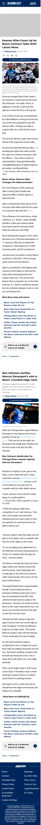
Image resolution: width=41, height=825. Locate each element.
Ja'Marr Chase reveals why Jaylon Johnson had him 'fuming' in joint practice (20, 325)
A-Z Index (28, 793)
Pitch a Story (30, 780)
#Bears (9, 158)
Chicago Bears (14, 356)
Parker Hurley (10, 396)
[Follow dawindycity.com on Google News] (35, 346)
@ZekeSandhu (28, 161)
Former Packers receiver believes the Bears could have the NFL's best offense (21, 334)
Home (4, 356)
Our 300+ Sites (30, 776)
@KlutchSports (30, 165)
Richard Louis (10, 51)
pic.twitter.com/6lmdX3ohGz (15, 168)
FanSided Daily (8, 780)
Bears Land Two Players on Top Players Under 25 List (19, 303)
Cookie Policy (8, 788)
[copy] (16, 55)
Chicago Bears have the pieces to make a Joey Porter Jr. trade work (20, 317)
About (4, 771)
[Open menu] (3, 3)
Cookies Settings (9, 800)
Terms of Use (30, 784)
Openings (28, 771)
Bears (30, 210)
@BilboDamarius (13, 165)
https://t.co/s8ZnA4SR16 (13, 497)
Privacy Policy (8, 784)
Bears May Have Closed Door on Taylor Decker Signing (19, 310)
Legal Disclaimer (31, 788)
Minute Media (15, 806)
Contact (5, 776)
